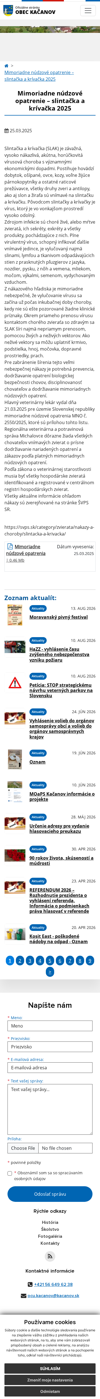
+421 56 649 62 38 (53, 1284)
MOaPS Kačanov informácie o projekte (62, 796)
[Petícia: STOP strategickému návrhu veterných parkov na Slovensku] (14, 684)
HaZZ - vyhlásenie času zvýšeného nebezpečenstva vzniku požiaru (59, 654)
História (50, 1222)
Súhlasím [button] (50, 1368)
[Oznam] (14, 759)
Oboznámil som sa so (48, 1175)
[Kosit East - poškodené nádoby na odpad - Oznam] (14, 934)
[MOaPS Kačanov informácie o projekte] (14, 791)
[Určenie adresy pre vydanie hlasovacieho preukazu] (14, 823)
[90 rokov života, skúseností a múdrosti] (14, 855)
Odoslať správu (50, 1194)
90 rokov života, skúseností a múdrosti (61, 860)
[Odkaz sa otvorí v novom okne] (50, 1256)
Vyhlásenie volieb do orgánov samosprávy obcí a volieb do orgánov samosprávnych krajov (61, 729)
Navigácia (16, 10)
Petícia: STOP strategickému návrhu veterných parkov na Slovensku (61, 690)
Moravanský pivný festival (58, 617)
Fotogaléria (50, 1236)
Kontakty (50, 1243)
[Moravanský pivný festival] (14, 615)
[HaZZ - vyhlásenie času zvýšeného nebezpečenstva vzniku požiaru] (14, 649)
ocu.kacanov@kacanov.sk (53, 1295)
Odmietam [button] (50, 1391)
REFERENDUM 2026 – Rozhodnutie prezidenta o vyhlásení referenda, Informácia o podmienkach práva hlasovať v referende (59, 900)
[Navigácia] (88, 10)
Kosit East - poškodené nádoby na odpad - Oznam (58, 939)
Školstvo (50, 1229)
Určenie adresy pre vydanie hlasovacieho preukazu (59, 828)
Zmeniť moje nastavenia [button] (50, 1380)
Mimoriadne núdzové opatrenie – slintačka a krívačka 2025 (39, 75)
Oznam (37, 762)
